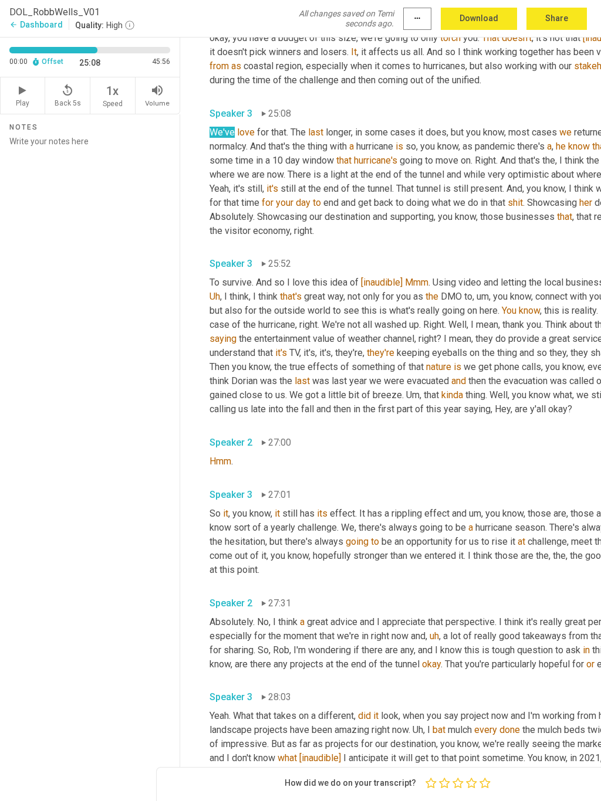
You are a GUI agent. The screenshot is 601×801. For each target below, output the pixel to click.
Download (479, 18)
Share (556, 18)
